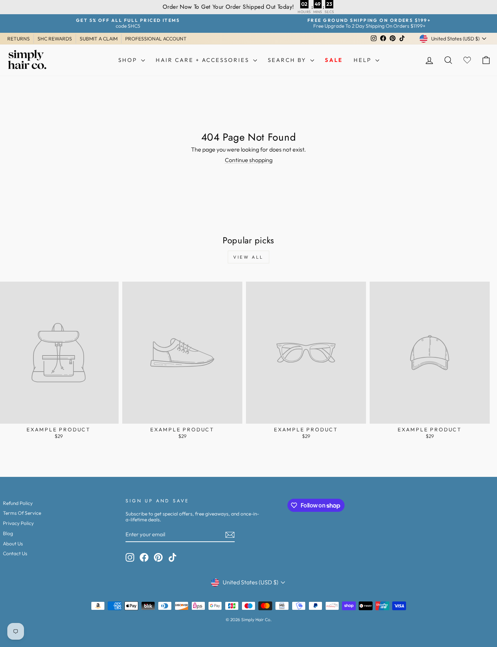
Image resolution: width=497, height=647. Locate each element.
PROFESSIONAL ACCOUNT (156, 38)
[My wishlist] (467, 60)
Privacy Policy (18, 523)
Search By (288, 59)
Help (364, 59)
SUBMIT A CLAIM (99, 38)
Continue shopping (249, 160)
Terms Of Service (22, 513)
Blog (8, 533)
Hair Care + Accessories (203, 59)
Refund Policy (18, 503)
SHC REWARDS (54, 38)
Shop (128, 59)
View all (248, 257)
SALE (334, 59)
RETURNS (18, 38)
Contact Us (15, 553)
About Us (13, 543)
